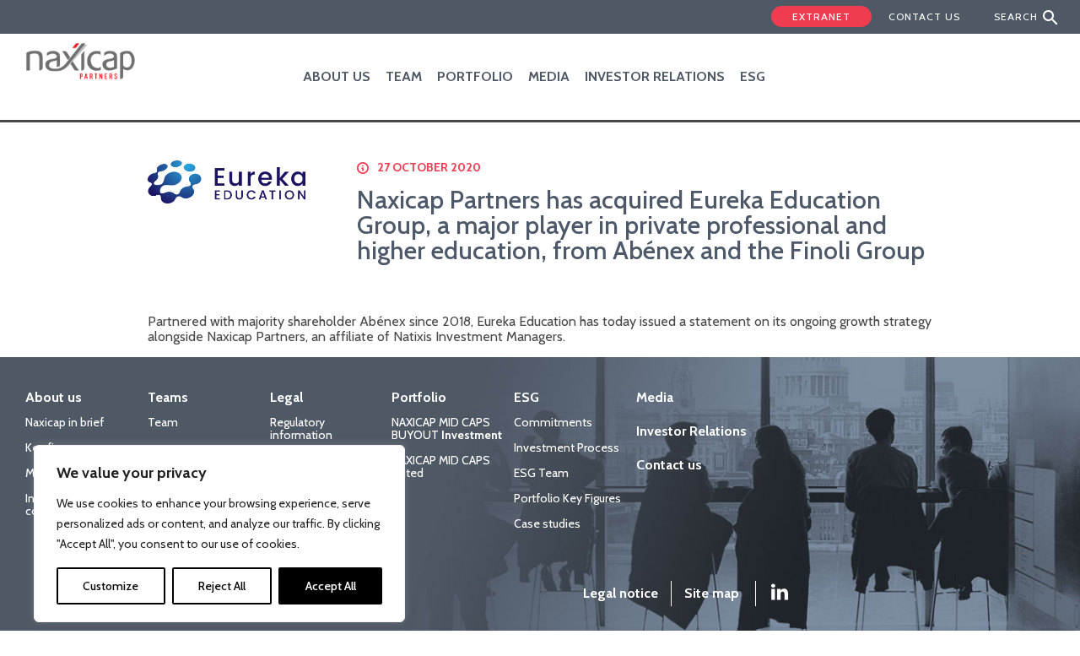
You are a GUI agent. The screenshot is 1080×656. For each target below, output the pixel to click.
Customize (110, 586)
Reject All (222, 586)
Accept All (330, 586)
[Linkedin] (767, 593)
